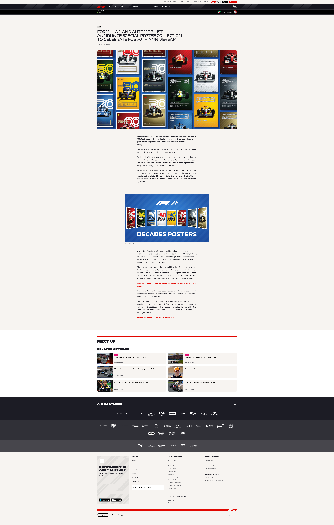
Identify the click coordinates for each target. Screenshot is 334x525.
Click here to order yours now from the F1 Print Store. (157, 317)
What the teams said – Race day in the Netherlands (201, 382)
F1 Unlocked (167, 6)
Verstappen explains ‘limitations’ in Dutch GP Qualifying (131, 382)
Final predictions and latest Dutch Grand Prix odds (130, 357)
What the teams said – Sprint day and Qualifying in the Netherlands (135, 369)
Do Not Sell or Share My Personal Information (181, 491)
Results (123, 6)
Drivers (146, 6)
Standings (135, 6)
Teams (155, 6)
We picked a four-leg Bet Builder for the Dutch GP (200, 357)
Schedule (112, 6)
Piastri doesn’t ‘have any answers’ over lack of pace (201, 369)
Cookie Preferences (174, 503)
